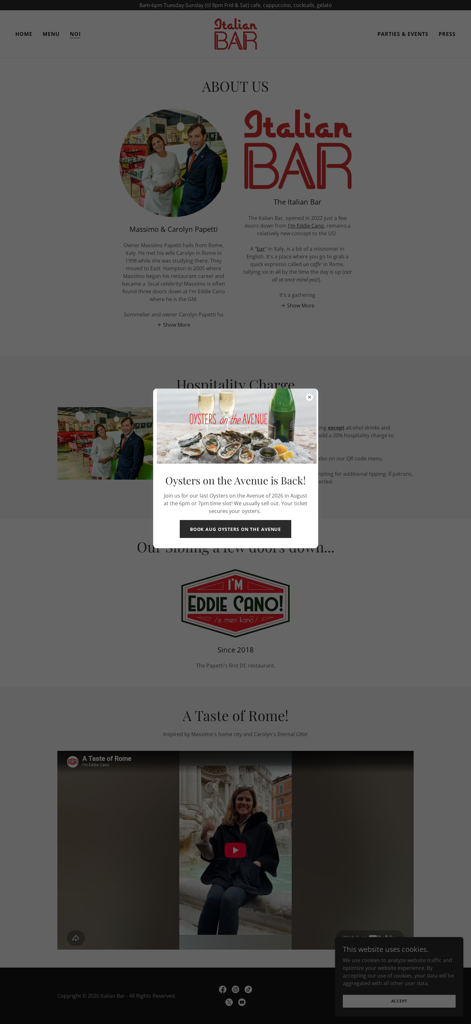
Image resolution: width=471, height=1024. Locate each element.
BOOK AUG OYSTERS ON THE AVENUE (235, 529)
